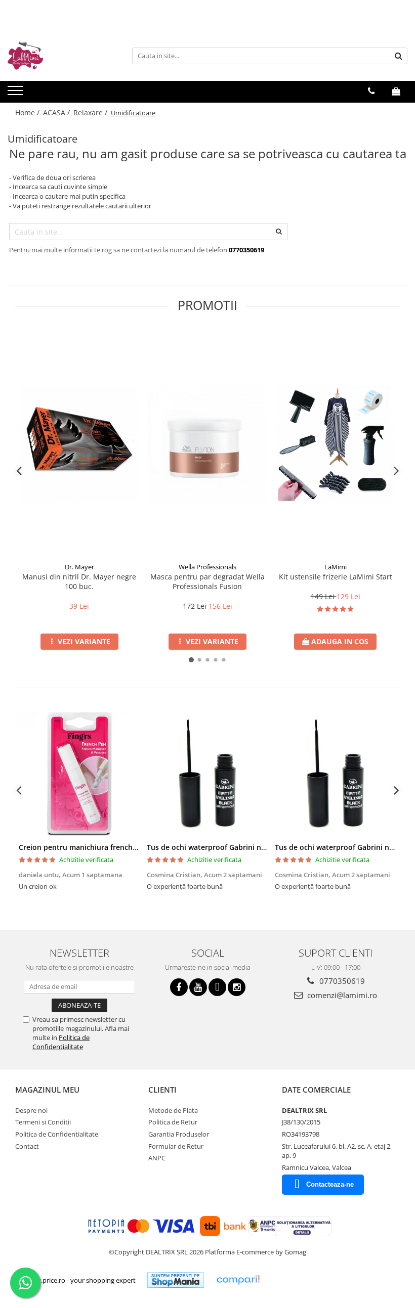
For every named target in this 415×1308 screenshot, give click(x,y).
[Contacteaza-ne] (371, 91)
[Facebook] (179, 987)
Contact (27, 1146)
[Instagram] (236, 987)
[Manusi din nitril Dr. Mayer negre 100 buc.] (79, 444)
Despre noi (31, 1110)
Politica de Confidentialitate (61, 1042)
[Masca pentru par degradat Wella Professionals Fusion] (207, 444)
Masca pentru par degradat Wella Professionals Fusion (207, 581)
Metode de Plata (173, 1110)
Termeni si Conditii (43, 1121)
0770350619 (341, 981)
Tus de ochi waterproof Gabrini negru (212, 847)
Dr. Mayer (79, 566)
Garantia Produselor (178, 1134)
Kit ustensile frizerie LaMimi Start (335, 576)
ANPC (156, 1157)
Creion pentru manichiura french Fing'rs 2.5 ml (99, 847)
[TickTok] (217, 987)
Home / (28, 112)
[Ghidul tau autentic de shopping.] (238, 1280)
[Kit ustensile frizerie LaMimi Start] (335, 444)
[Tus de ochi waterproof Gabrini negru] (207, 774)
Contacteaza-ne (330, 1184)
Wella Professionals (207, 566)
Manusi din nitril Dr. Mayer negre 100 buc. (79, 581)
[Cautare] (398, 56)
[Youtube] (198, 987)
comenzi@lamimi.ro (341, 995)
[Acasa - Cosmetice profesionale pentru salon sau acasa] (58, 55)
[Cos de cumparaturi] (396, 91)
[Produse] (16, 93)
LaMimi (335, 566)
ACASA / (57, 112)
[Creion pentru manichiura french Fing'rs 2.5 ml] (79, 774)
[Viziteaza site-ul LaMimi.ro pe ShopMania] (175, 1280)
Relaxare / (91, 112)
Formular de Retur (175, 1146)
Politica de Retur (172, 1121)
